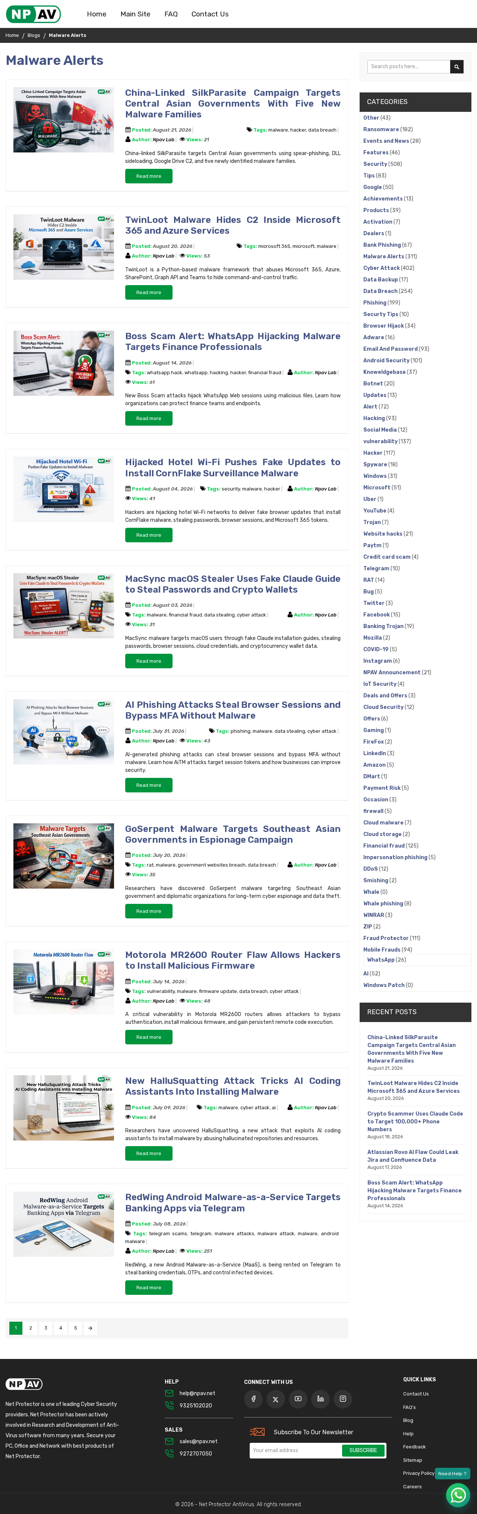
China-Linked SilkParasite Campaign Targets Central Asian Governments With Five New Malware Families (233, 103)
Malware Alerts (384, 256)
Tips (369, 176)
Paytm (373, 545)
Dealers (374, 233)
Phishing (375, 303)
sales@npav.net (199, 1441)
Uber (370, 499)
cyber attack (251, 615)
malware (278, 130)
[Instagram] (343, 1399)
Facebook (377, 615)
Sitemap (412, 1460)
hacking (219, 372)
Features (376, 152)
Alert (371, 407)
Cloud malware (384, 823)
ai (274, 1107)
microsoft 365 (274, 246)
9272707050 (196, 1454)
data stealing (219, 615)
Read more (148, 176)
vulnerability (161, 991)
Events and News (386, 141)
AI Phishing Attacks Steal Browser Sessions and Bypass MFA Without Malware (233, 710)
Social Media (380, 430)
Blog (408, 1420)
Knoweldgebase (385, 372)
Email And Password (391, 349)
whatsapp (196, 372)
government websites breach (212, 865)
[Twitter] (275, 1399)
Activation (378, 222)
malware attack (276, 1233)
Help (408, 1433)
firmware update (218, 991)
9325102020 (196, 1406)
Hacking (374, 418)
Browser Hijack (384, 326)
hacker (298, 130)
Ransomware (381, 129)
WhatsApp (381, 960)
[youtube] (298, 1399)
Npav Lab (164, 139)
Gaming (374, 730)
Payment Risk (382, 788)
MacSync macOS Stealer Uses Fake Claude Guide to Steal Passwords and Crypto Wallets (233, 584)
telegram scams (168, 1233)
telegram (200, 1233)
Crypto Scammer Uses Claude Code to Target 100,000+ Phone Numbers (415, 1122)
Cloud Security (384, 707)
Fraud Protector (386, 938)
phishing (240, 731)
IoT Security (380, 684)
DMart (372, 776)
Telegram (377, 568)
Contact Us (416, 1394)
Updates (375, 395)
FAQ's (409, 1407)
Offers (372, 719)
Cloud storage (383, 834)
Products (376, 210)
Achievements (383, 199)
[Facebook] (253, 1399)
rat (150, 865)
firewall (374, 811)
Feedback (414, 1447)
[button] (458, 1495)
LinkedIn (375, 753)
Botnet (373, 384)
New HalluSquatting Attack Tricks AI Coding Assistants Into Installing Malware (233, 1086)
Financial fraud (384, 846)
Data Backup (381, 280)
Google (373, 187)
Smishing (376, 880)
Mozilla (373, 638)
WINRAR (374, 915)
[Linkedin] (320, 1399)
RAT (369, 580)
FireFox (374, 742)
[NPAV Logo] (33, 14)
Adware (374, 337)
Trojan (372, 522)
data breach (322, 130)
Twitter (374, 603)
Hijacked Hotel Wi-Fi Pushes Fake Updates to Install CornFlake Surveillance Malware (233, 467)
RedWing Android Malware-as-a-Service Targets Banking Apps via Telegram (233, 1202)
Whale (371, 892)
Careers (412, 1486)
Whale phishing (383, 903)
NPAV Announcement (392, 672)
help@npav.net (197, 1393)
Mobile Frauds (382, 950)
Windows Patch (384, 985)
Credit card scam (387, 557)
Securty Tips (381, 314)
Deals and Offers (385, 696)
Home (12, 35)
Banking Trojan (384, 626)
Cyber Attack (382, 268)
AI (366, 974)
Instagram (378, 661)
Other (371, 118)
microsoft (304, 246)
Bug (369, 592)
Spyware (375, 464)
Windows (375, 476)
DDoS (371, 869)
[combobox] (415, 66)
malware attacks (234, 1233)
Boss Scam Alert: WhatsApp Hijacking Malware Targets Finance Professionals (233, 341)
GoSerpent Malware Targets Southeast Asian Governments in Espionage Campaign (233, 834)
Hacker (373, 453)
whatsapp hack (164, 372)
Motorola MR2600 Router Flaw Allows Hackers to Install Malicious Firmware (233, 960)
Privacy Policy (419, 1473)
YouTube (375, 511)
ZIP (368, 927)
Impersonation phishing (396, 857)
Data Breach (381, 291)
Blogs (34, 35)
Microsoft (377, 488)
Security (375, 164)
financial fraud (264, 372)
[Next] (90, 1328)
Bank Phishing (382, 245)
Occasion (376, 800)
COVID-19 (376, 649)
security (231, 489)
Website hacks (383, 534)
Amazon (375, 765)
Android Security (387, 360)
